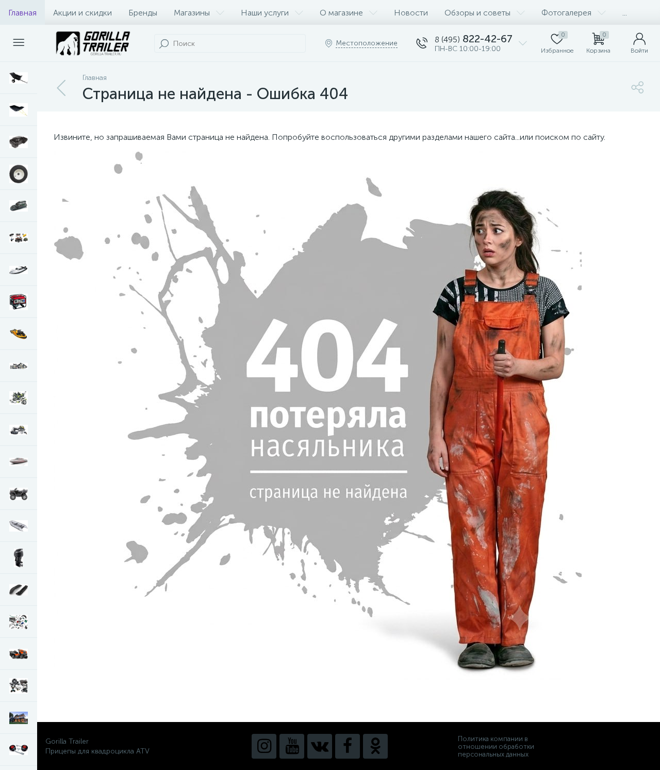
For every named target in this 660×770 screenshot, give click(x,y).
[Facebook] (347, 746)
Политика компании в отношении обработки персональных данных (496, 746)
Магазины (192, 13)
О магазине (341, 13)
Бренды (142, 13)
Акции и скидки (82, 13)
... (624, 13)
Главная (22, 13)
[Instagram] (264, 746)
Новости (411, 13)
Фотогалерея (566, 13)
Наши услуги (265, 13)
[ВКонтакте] (319, 746)
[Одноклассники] (375, 746)
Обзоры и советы (477, 13)
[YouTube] (291, 746)
